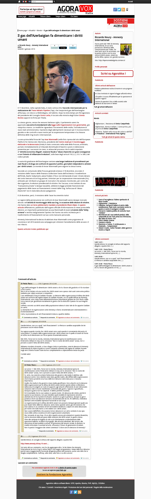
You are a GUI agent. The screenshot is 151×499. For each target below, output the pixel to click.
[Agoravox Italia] (26, 1)
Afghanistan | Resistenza (108, 203)
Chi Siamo (74, 16)
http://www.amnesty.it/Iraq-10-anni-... (35, 444)
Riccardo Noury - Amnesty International (33, 45)
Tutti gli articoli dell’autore (103, 107)
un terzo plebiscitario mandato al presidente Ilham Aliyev (54, 205)
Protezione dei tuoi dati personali (80, 487)
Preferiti (73, 48)
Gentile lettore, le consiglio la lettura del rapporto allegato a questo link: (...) (112, 245)
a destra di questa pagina (67, 468)
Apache (78, 483)
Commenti (54, 48)
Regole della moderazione (103, 487)
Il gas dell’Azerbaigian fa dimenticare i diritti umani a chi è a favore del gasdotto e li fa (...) (113, 267)
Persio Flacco (27, 284)
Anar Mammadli (51, 139)
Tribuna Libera (45, 16)
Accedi (130, 1)
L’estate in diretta (105, 222)
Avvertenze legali (61, 487)
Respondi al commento (48, 317)
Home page (22, 16)
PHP (89, 483)
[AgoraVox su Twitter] (119, 11)
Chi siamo (42, 487)
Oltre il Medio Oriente (106, 220)
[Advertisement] (54, 255)
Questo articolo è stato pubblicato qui (33, 229)
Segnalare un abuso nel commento (69, 317)
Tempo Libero (60, 16)
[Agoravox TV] (29, 1)
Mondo (39, 30)
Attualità (32, 16)
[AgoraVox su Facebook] (115, 11)
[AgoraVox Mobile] (127, 11)
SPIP (72, 483)
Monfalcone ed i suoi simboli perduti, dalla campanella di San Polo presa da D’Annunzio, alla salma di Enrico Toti (115, 216)
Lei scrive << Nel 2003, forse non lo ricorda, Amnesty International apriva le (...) (110, 252)
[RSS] (123, 11)
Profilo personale (101, 67)
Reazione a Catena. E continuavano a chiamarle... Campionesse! (112, 225)
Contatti (50, 487)
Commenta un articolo (31, 317)
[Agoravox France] (23, 1)
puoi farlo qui (61, 470)
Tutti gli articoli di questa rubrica (113, 137)
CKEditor (101, 483)
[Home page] (75, 14)
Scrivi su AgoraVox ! (113, 73)
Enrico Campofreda (122, 124)
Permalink (86, 317)
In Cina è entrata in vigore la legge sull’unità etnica (113, 93)
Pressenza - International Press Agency (111, 134)
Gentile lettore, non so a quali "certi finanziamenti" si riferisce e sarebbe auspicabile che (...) (112, 259)
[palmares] (110, 186)
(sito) (19, 47)
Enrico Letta (45, 115)
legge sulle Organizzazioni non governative (68, 125)
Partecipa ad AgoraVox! (31, 9)
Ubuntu (84, 483)
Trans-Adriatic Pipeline (40, 110)
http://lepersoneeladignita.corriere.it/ (112, 60)
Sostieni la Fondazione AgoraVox (54, 474)
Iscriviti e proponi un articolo (30, 12)
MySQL (94, 483)
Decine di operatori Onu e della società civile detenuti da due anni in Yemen (111, 102)
